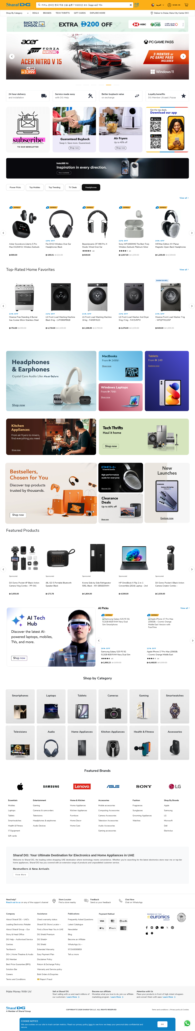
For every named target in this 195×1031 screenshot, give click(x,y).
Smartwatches (14, 822)
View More (20, 876)
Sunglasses (138, 812)
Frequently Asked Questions (80, 921)
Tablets (11, 817)
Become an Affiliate (76, 941)
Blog (70, 936)
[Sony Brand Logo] (144, 788)
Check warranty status (47, 921)
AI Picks (103, 610)
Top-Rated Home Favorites (30, 271)
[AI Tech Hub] (51, 638)
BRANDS (47, 13)
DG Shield (41, 946)
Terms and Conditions (16, 980)
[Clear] (130, 5)
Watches (136, 822)
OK (162, 1024)
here (91, 1024)
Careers (9, 975)
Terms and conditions (160, 1011)
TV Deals (73, 187)
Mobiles (11, 807)
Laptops (11, 812)
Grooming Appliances (142, 817)
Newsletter (73, 931)
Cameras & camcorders (43, 812)
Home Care (75, 827)
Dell (165, 827)
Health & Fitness (15, 827)
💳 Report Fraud (44, 980)
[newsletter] (28, 130)
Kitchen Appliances (78, 812)
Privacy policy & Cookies (179, 1011)
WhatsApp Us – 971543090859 (75, 948)
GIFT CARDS (80, 13)
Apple (166, 807)
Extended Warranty (45, 951)
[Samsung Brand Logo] (51, 788)
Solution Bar (11, 970)
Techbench (11, 951)
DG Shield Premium (46, 936)
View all (184, 196)
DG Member (11, 960)
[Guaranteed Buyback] (74, 130)
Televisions (38, 817)
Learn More (72, 998)
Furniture (74, 817)
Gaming (36, 807)
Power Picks (15, 187)
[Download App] (167, 130)
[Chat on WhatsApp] (187, 1023)
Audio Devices (39, 827)
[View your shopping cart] (187, 5)
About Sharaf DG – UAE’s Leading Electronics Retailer (18, 923)
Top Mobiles (34, 187)
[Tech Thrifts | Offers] (144, 438)
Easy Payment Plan (45, 955)
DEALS (35, 13)
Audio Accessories (106, 827)
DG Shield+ (42, 941)
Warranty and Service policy (49, 970)
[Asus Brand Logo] (113, 788)
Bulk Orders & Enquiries (47, 975)
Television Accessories (108, 822)
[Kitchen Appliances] (51, 438)
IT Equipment (14, 832)
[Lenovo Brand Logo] (82, 788)
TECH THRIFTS (63, 13)
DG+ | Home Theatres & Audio (19, 955)
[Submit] (38, 5)
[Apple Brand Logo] (20, 788)
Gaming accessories (107, 832)
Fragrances (137, 807)
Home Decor (75, 822)
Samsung (168, 812)
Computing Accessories (108, 812)
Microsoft (168, 822)
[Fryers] (120, 130)
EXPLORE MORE (97, 13)
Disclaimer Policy (44, 960)
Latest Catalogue (75, 926)
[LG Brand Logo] (175, 788)
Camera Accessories (107, 817)
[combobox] (84, 5)
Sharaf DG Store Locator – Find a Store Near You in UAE (50, 928)
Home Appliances (78, 807)
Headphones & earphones (44, 822)
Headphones (91, 187)
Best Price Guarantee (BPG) (18, 965)
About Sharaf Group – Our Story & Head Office (18, 933)
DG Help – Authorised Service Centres (19, 943)
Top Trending (54, 187)
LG (165, 817)
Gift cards (12, 837)
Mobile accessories (106, 807)
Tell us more (73, 955)
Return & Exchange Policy (48, 965)
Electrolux (168, 832)
